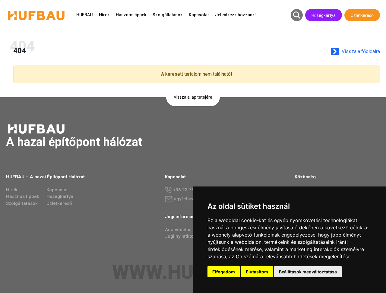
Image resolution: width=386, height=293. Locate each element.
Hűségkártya (324, 15)
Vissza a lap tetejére (193, 97)
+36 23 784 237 (189, 190)
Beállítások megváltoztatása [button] (308, 271)
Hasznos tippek (131, 14)
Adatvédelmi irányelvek (189, 229)
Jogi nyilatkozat (182, 236)
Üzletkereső (362, 15)
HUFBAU (84, 14)
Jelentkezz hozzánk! (235, 14)
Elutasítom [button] (257, 271)
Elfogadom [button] (223, 271)
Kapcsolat (199, 14)
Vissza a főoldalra (361, 51)
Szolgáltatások (167, 14)
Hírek (104, 14)
